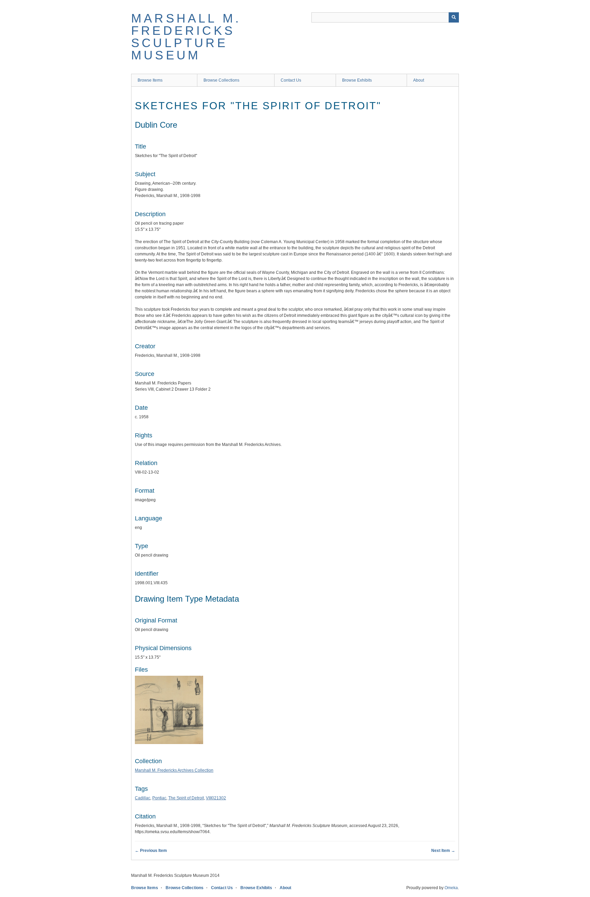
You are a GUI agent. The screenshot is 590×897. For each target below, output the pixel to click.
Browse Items (150, 80)
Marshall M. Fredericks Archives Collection (174, 770)
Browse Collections (221, 80)
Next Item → (443, 850)
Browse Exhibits (357, 80)
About (418, 80)
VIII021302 (216, 798)
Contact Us (291, 80)
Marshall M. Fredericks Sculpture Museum (186, 36)
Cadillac (142, 798)
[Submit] (454, 17)
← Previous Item (151, 850)
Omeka (451, 887)
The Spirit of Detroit (186, 798)
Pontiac (159, 798)
